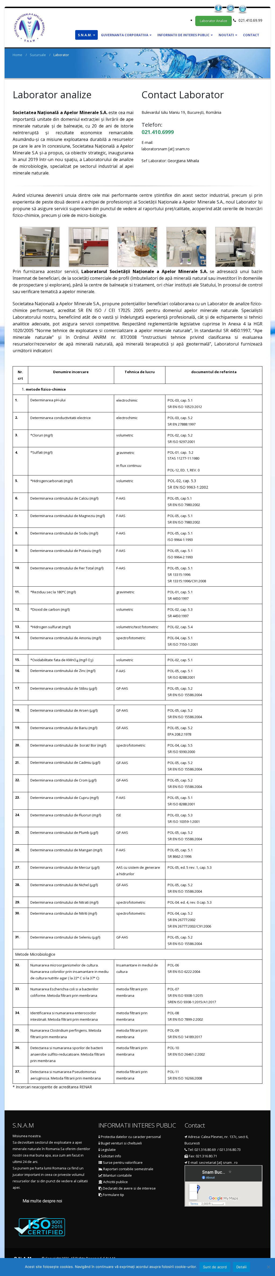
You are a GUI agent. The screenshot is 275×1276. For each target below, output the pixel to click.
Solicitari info (110, 1156)
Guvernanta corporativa (124, 35)
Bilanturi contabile (117, 1175)
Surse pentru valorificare (122, 1162)
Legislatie (108, 1149)
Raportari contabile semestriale (127, 1169)
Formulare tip (113, 1195)
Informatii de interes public (183, 35)
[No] (268, 1267)
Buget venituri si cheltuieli (121, 1143)
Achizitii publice (115, 1182)
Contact (251, 35)
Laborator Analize (213, 21)
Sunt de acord (215, 1267)
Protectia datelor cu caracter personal (130, 1137)
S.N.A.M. (85, 35)
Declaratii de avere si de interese (129, 1188)
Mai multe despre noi (42, 1201)
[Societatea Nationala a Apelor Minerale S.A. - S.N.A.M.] (29, 27)
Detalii (241, 1267)
